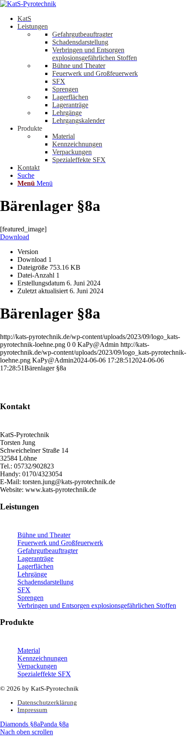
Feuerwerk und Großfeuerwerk (60, 542)
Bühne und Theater (43, 535)
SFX (23, 590)
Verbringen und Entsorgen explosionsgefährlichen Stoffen (96, 605)
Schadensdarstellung (45, 582)
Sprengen (30, 597)
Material (28, 650)
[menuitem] (102, 19)
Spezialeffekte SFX (44, 674)
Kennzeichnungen (42, 658)
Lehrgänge (32, 574)
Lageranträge (35, 558)
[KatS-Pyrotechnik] (28, 3)
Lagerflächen (35, 566)
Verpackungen (37, 666)
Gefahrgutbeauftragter (47, 550)
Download (14, 237)
